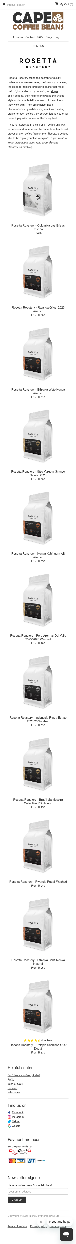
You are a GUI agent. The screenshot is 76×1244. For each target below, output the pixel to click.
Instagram (18, 1116)
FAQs (40, 37)
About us (18, 37)
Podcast (12, 1088)
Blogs (49, 37)
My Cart (66, 4)
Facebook (18, 1112)
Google (16, 1125)
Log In (58, 37)
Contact (30, 37)
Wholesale (14, 1092)
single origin (40, 124)
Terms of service (17, 1226)
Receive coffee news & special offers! (30, 1185)
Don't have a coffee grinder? (24, 1075)
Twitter (16, 1121)
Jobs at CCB (15, 1084)
